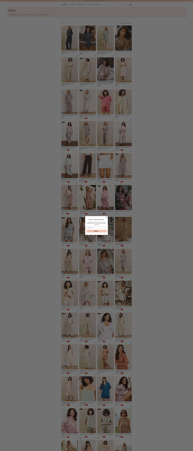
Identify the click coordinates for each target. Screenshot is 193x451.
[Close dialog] (106, 217)
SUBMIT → (96, 231)
